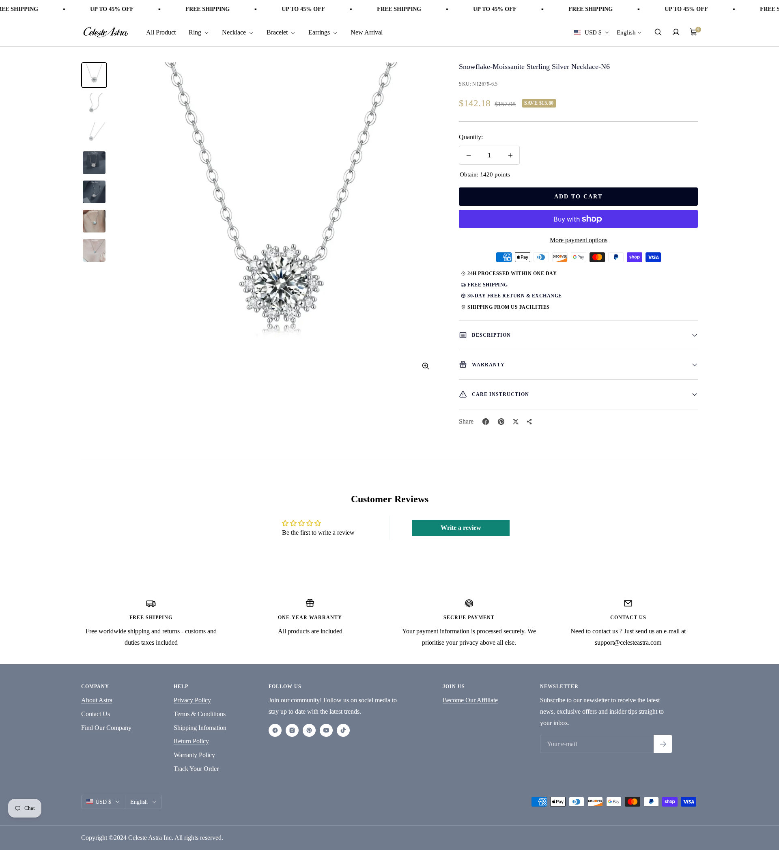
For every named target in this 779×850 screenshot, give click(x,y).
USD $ (593, 32)
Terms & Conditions (200, 713)
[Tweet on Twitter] (515, 421)
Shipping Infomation (200, 727)
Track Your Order (196, 768)
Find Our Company (106, 727)
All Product (161, 31)
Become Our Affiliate (470, 700)
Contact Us (95, 713)
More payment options (578, 240)
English (626, 32)
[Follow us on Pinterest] (309, 730)
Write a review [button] (461, 527)
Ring (196, 31)
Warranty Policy (194, 754)
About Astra (96, 700)
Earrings (319, 31)
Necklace (234, 31)
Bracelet (278, 31)
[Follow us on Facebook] (275, 730)
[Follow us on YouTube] (326, 730)
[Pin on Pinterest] (501, 421)
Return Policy (191, 741)
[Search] (658, 32)
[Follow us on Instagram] (292, 730)
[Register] (663, 744)
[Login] (676, 32)
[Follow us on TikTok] (343, 730)
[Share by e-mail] (529, 421)
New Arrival (367, 31)
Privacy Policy (192, 700)
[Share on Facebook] (486, 421)
